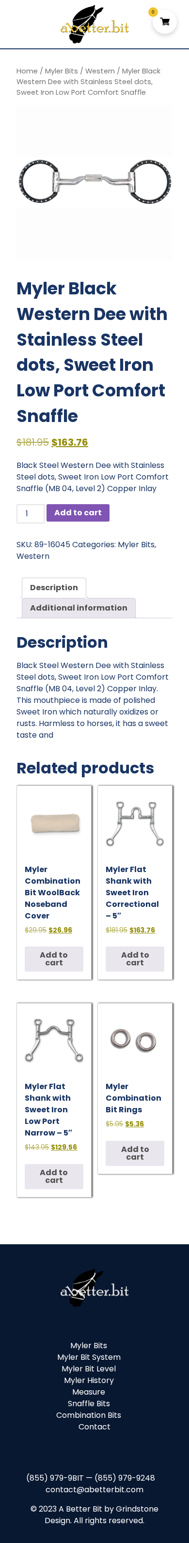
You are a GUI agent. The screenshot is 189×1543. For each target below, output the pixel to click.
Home (27, 71)
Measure (88, 1391)
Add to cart (78, 512)
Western (100, 71)
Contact (94, 1426)
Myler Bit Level (89, 1368)
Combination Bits (88, 1415)
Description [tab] (54, 587)
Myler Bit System (89, 1357)
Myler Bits (61, 71)
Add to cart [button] (54, 958)
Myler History (89, 1380)
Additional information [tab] (78, 607)
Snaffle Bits (89, 1403)
